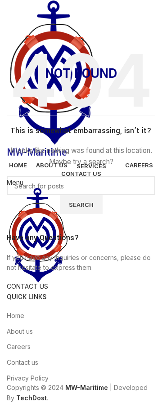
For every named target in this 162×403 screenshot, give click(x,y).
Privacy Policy (28, 378)
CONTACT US (27, 286)
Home (15, 315)
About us (20, 331)
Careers (19, 346)
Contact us (22, 362)
